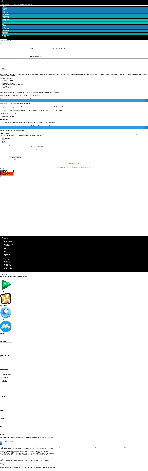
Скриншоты (4, 20)
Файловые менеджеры (6, 28)
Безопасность (5, 238)
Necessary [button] (1, 449)
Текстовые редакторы (6, 17)
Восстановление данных (6, 14)
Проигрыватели (5, 23)
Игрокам (3, 29)
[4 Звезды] (17, 157)
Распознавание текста (6, 16)
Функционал (3, 68)
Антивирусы (4, 13)
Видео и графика (5, 33)
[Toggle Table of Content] (0, 66)
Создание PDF (7, 260)
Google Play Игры (3, 291)
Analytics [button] (1, 463)
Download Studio (3, 341)
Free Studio (3, 140)
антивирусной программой (86, 167)
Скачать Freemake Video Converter (74, 163)
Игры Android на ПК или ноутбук (6, 35)
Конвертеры (9, 40)
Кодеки (4, 22)
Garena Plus (2, 418)
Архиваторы (4, 7)
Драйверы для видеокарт (6, 30)
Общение (4, 27)
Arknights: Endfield (3, 274)
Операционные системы (8, 268)
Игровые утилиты (7, 245)
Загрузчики (6, 249)
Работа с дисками (5, 12)
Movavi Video (3, 139)
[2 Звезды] (12, 157)
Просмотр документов (6, 15)
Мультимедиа (6, 40)
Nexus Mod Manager (3, 305)
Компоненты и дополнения (6, 10)
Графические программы (5, 18)
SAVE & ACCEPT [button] (2, 470)
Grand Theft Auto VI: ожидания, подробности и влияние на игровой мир (13, 276)
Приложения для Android (5, 32)
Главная (1, 40)
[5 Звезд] (20, 157)
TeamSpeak (2, 434)
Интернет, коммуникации (7, 374)
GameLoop (2, 319)
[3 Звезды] (15, 157)
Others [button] (1, 468)
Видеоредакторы (5, 21)
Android (3, 372)
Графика (4, 240)
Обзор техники (4, 379)
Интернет (3, 24)
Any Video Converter (5, 142)
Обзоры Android (4, 36)
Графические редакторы (6, 19)
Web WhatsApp (3, 396)
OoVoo (1, 426)
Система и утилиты (4, 6)
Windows (3, 40)
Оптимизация (7, 269)
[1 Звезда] (10, 157)
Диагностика (4, 9)
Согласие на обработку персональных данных (7, 438)
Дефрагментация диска (8, 265)
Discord (1, 410)
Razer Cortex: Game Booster (5, 355)
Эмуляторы (4, 31)
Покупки (4, 34)
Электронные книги (8, 262)
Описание (3, 67)
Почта (6, 251)
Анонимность (7, 247)
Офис (4, 258)
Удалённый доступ (8, 252)
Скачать (15, 57)
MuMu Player (2, 333)
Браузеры (4, 25)
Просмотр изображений (8, 242)
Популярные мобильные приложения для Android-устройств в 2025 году (14, 277)
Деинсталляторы (5, 8)
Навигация (4, 26)
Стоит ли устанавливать (4, 70)
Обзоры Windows (4, 381)
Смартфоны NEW (4, 37)
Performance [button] (2, 461)
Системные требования (4, 69)
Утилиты (4, 11)
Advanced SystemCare (4, 369)
